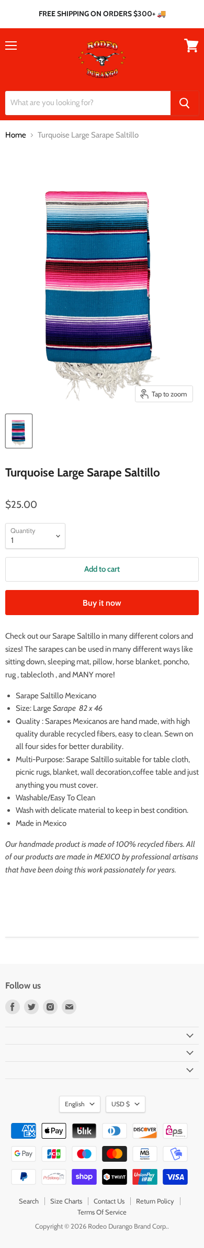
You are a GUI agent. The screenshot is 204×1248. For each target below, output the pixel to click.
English (75, 1104)
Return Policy (155, 1201)
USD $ (120, 1104)
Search (29, 1201)
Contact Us (109, 1201)
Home (15, 135)
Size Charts (66, 1201)
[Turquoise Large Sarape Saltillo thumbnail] (19, 431)
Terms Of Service (102, 1212)
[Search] (185, 103)
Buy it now (102, 603)
